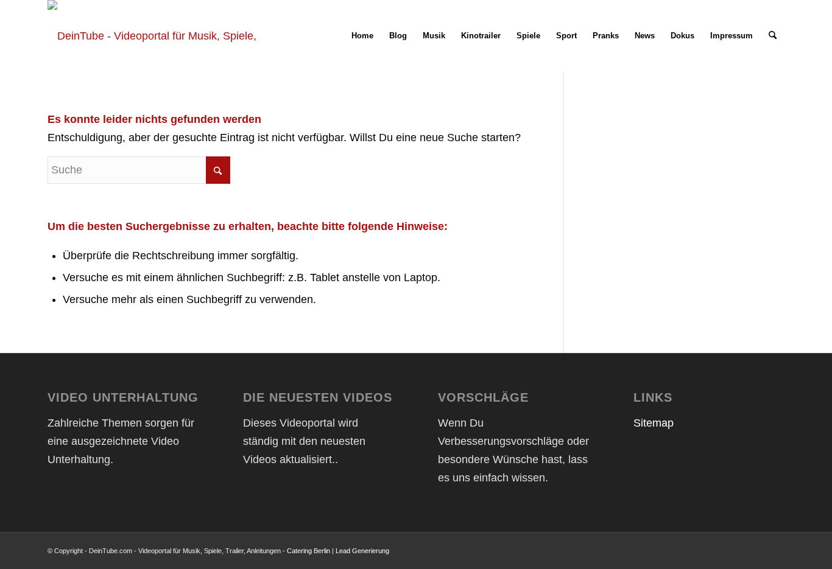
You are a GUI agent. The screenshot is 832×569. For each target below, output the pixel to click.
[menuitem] (362, 36)
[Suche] (772, 36)
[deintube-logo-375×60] (155, 36)
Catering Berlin (308, 550)
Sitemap (653, 423)
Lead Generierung (362, 550)
